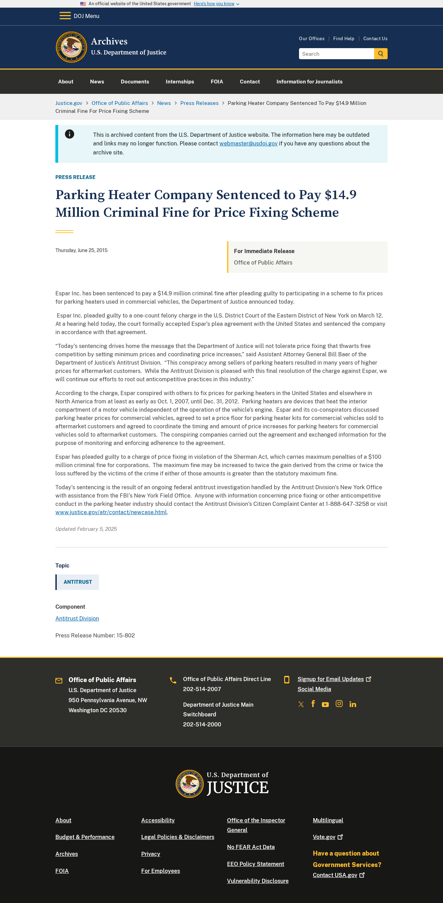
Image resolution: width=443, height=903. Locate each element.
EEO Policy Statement (255, 864)
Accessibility (158, 820)
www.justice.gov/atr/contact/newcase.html (111, 512)
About (63, 820)
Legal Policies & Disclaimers (177, 837)
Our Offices (312, 38)
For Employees (160, 871)
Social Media (314, 689)
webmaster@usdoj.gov (248, 143)
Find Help (344, 38)
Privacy (150, 854)
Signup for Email (331, 679)
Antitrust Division (77, 618)
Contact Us (375, 38)
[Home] (111, 60)
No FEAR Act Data (251, 847)
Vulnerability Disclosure (258, 881)
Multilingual (328, 820)
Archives (66, 854)
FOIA (62, 871)
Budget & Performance (85, 837)
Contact (335, 875)
